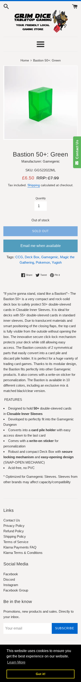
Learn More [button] (16, 662)
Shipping (33, 185)
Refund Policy (13, 531)
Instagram (10, 585)
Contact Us (11, 520)
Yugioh (57, 262)
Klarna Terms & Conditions (23, 553)
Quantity (41, 198)
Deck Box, (32, 257)
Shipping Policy (14, 536)
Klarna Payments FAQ (19, 547)
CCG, (19, 257)
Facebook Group (15, 590)
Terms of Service (15, 542)
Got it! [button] (40, 674)
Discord (9, 579)
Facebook (10, 574)
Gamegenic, (50, 257)
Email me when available (40, 246)
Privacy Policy (14, 526)
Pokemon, (43, 262)
